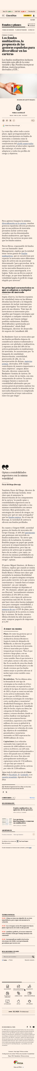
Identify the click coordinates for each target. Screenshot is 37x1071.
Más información (6, 843)
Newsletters (17, 1056)
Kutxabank (31, 25)
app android (29, 1003)
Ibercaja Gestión (18, 834)
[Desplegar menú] (3, 15)
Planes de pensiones (21, 30)
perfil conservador (25, 143)
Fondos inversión (7, 834)
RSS (13, 1056)
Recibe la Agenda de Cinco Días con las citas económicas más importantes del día (16, 787)
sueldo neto (29, 989)
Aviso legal (16, 1051)
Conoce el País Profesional (18, 1011)
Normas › (32, 797)
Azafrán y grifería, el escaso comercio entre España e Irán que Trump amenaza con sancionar (17, 933)
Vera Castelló (18, 113)
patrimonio (30, 532)
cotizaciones (7, 1003)
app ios (18, 1003)
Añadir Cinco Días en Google (12, 125)
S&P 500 (17, 11)
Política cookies (24, 1051)
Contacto (10, 1051)
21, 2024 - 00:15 (20, 115)
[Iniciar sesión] (33, 15)
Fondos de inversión (8, 30)
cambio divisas (18, 995)
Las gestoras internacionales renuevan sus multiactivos (23, 821)
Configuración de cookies (8, 1053)
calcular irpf (7, 989)
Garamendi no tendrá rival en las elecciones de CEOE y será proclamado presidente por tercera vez (15, 941)
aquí (30, 847)
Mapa (9, 1056)
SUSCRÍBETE (27, 15)
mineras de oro (8, 609)
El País (32, 19)
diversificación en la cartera (14, 223)
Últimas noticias (8, 914)
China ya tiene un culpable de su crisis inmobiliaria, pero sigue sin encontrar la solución (17, 920)
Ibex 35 (5, 11)
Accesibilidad (30, 1053)
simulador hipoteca (18, 989)
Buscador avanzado (29, 960)
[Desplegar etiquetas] (33, 834)
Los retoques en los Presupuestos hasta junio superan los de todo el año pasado (17, 927)
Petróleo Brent (32, 11)
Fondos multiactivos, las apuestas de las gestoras (23, 809)
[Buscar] (33, 957)
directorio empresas (29, 995)
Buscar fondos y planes (10, 951)
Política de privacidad (21, 1053)
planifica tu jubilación (7, 996)
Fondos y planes (7, 35)
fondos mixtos (15, 517)
